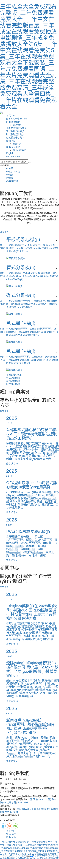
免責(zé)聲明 (11, 811)
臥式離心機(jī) (13, 384)
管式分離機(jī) (13, 377)
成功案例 (17, 124)
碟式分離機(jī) (13, 380)
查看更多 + (5, 231)
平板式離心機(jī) (14, 374)
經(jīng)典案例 (13, 121)
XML (26, 802)
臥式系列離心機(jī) (15, 137)
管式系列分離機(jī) (15, 131)
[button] (28, 856)
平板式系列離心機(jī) (16, 128)
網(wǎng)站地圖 (8, 802)
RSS (20, 802)
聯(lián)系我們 (13, 146)
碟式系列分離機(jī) (15, 134)
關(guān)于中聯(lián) (16, 118)
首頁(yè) (10, 115)
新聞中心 (10, 140)
